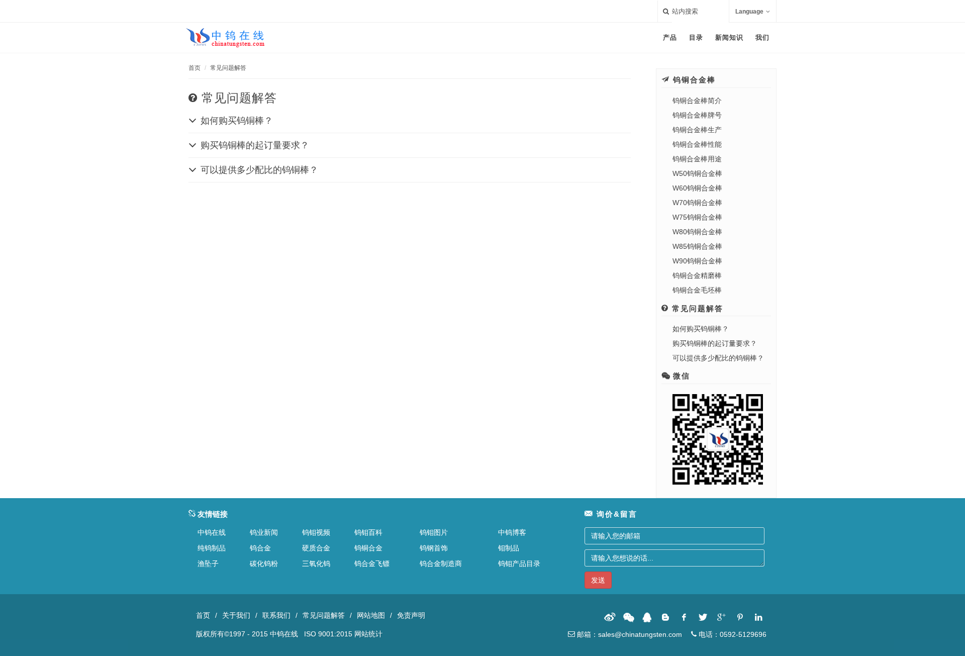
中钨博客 (512, 532)
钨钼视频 (316, 532)
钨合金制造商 (441, 563)
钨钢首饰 (434, 548)
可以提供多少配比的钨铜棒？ (718, 358)
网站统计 (368, 634)
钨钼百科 (368, 532)
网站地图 (371, 615)
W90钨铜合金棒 (697, 261)
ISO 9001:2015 (328, 634)
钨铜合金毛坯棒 (697, 290)
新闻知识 (729, 37)
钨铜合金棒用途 (697, 159)
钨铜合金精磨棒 (697, 275)
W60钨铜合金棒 (697, 188)
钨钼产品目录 (519, 563)
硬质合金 (316, 548)
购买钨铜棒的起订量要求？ (714, 343)
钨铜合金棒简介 (697, 101)
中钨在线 (212, 532)
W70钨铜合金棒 (697, 203)
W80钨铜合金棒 (697, 232)
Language (749, 11)
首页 (194, 67)
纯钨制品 (212, 548)
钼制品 (508, 548)
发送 (598, 580)
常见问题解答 (228, 67)
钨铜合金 (368, 548)
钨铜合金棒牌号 (697, 115)
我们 (762, 37)
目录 (696, 37)
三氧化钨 (316, 563)
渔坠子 (208, 563)
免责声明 (411, 615)
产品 (670, 37)
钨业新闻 (264, 532)
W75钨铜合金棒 (697, 217)
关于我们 (236, 615)
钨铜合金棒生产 (697, 130)
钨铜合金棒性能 (697, 144)
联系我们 (276, 615)
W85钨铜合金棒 (697, 246)
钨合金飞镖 (372, 563)
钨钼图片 (434, 532)
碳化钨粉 (264, 563)
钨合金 (260, 548)
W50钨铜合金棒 (697, 173)
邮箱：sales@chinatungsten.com (628, 634)
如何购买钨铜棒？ (700, 329)
